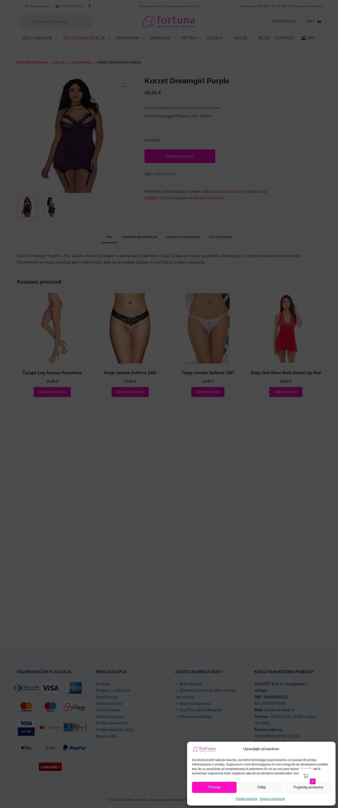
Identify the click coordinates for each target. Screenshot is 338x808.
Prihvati (214, 787)
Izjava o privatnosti (272, 799)
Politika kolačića (246, 799)
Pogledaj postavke (308, 787)
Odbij (261, 787)
